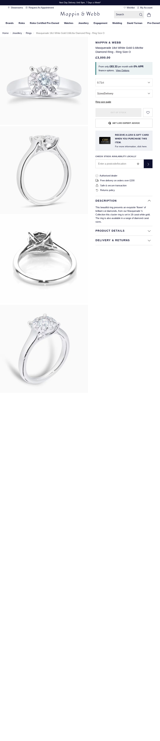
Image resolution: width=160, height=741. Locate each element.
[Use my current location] (138, 163)
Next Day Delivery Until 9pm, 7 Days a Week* (80, 2)
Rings (29, 33)
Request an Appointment (41, 7)
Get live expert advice (126, 123)
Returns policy (107, 190)
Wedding (117, 23)
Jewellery (83, 23)
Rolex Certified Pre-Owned (44, 23)
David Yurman (134, 23)
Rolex (22, 23)
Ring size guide (103, 101)
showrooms (16, 7)
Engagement (100, 23)
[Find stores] (148, 163)
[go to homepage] (80, 15)
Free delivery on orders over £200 (117, 180)
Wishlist (130, 7)
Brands (10, 23)
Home (5, 33)
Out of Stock (118, 112)
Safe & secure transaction (113, 185)
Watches (68, 23)
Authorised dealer (108, 175)
